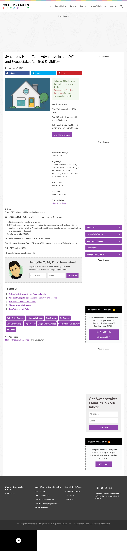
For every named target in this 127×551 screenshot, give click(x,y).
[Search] (121, 6)
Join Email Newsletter (44, 499)
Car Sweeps (65, 318)
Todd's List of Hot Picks (19, 309)
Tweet (38, 73)
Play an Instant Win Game (20, 305)
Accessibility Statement (100, 523)
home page (59, 93)
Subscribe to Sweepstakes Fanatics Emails (27, 294)
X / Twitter (69, 495)
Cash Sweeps (51, 318)
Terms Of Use (61, 523)
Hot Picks (11, 329)
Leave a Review (41, 507)
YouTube (69, 499)
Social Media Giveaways (69, 323)
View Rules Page (59, 203)
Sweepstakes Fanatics (63, 90)
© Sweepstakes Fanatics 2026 (29, 523)
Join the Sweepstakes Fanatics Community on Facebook (33, 298)
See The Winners (42, 495)
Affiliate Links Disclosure (79, 523)
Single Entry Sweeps (47, 323)
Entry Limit (59, 6)
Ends (82, 6)
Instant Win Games (98, 6)
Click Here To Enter (62, 135)
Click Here (103, 464)
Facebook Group (72, 491)
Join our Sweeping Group (46, 503)
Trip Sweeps (30, 323)
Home (49, 6)
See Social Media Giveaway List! (103, 334)
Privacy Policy (49, 523)
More (112, 6)
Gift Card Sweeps (14, 323)
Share (12, 73)
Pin (64, 73)
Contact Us (10, 493)
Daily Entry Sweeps (15, 318)
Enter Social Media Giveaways (22, 301)
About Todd (40, 491)
